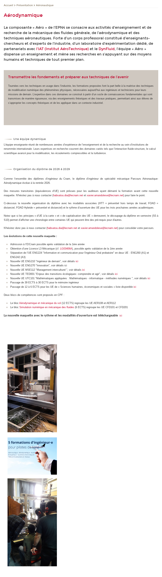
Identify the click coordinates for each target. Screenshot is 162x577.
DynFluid (107, 49)
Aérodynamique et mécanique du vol (40, 303)
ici (77, 261)
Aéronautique (45, 5)
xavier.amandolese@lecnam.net (105, 195)
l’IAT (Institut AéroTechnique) (62, 49)
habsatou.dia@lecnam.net (68, 195)
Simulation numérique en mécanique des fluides (46, 307)
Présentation (24, 5)
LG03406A (66, 248)
